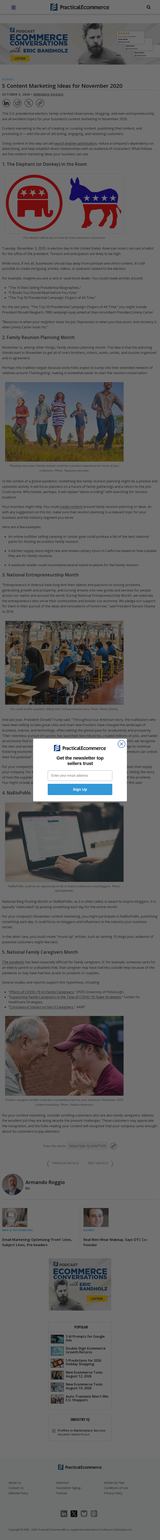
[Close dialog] (121, 744)
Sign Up (80, 789)
